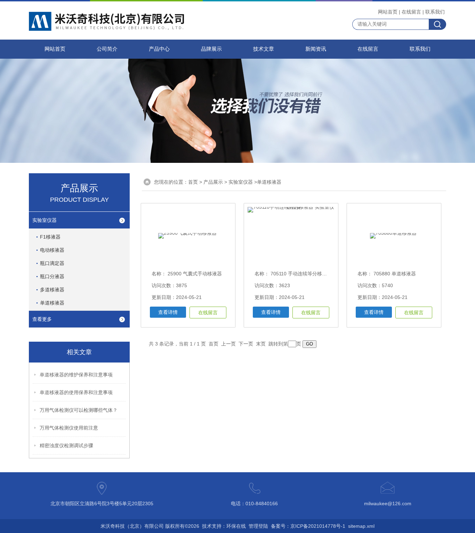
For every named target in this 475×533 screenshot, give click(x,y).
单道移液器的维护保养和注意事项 (76, 374)
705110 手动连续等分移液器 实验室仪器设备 (318, 273)
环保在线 (236, 526)
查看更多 (42, 319)
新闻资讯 (315, 49)
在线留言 (411, 12)
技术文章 (263, 49)
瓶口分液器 (52, 276)
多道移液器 (52, 289)
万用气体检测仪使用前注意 (69, 428)
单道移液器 (52, 303)
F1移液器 (50, 237)
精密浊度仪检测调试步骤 (66, 445)
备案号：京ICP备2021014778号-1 (308, 526)
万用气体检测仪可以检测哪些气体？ (79, 410)
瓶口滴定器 (52, 263)
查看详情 (168, 312)
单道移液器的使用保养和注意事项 (76, 392)
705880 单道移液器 (394, 273)
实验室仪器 (44, 220)
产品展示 (213, 182)
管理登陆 (258, 526)
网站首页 (387, 12)
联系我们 (435, 12)
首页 (193, 182)
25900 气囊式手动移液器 (194, 273)
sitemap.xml (361, 526)
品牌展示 (211, 49)
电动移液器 (52, 250)
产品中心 (159, 49)
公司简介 (107, 49)
